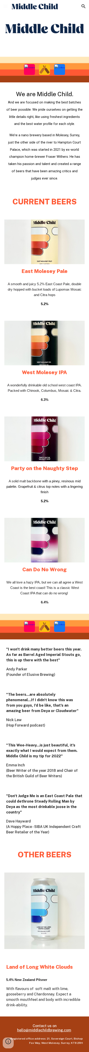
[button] (5, 6)
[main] (44, 136)
